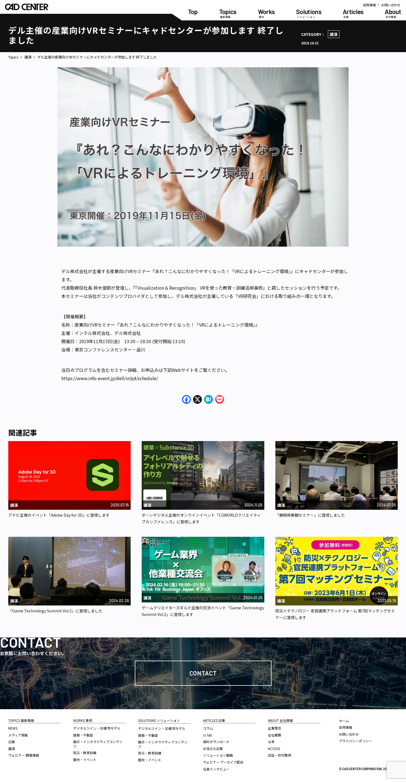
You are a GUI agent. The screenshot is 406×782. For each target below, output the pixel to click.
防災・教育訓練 (84, 752)
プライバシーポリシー (355, 740)
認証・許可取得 (279, 755)
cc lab (207, 735)
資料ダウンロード (216, 741)
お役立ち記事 (213, 748)
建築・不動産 (83, 735)
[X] (197, 399)
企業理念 (274, 728)
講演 (334, 34)
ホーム (344, 720)
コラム (208, 728)
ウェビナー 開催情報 (23, 755)
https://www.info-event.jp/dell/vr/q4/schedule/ (109, 378)
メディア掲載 (18, 735)
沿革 (271, 741)
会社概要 (274, 735)
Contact (203, 673)
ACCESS (274, 748)
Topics (13, 57)
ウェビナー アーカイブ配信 (223, 762)
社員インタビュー (216, 769)
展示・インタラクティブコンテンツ (98, 743)
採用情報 (369, 4)
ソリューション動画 (218, 755)
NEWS (12, 728)
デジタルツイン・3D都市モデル (96, 728)
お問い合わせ (390, 4)
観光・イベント (84, 759)
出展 (11, 741)
